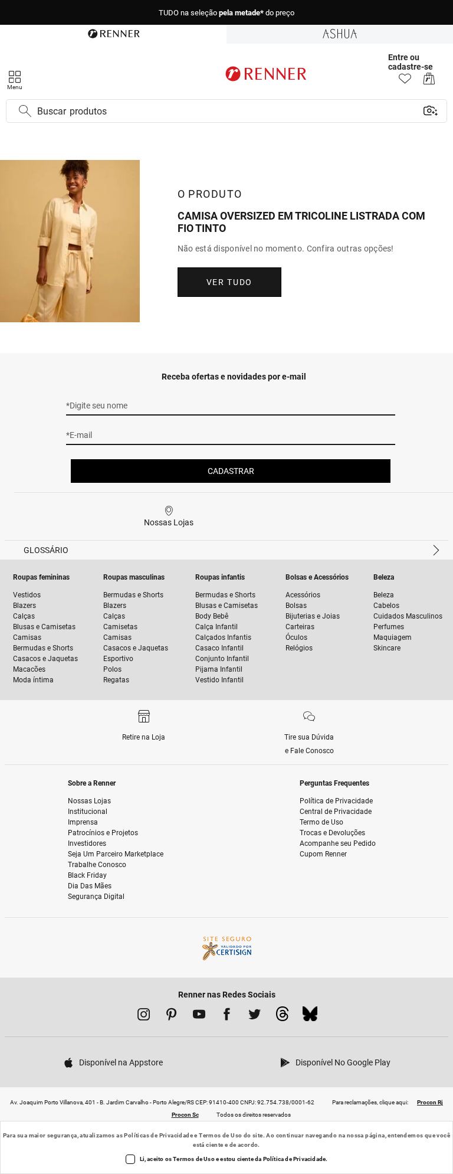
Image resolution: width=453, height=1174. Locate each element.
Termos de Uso (220, 1135)
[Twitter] (254, 1016)
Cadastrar (231, 471)
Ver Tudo (229, 282)
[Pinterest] (171, 1016)
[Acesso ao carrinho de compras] (429, 81)
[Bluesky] (310, 1017)
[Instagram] (143, 1016)
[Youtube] (199, 1016)
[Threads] (282, 1017)
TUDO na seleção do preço (226, 12)
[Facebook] (226, 1016)
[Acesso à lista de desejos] (405, 81)
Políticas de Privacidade (158, 1135)
